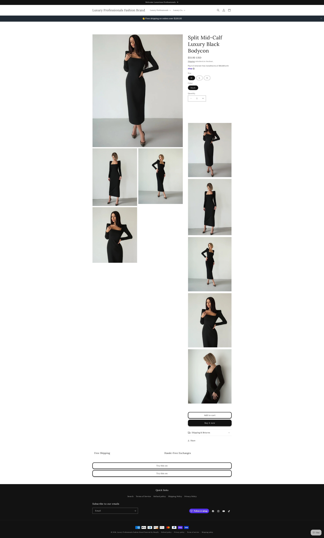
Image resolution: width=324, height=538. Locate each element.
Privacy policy (179, 532)
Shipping (191, 61)
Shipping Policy (175, 496)
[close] (321, 18)
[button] (160, 10)
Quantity (191, 93)
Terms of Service (143, 496)
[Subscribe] (135, 511)
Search (130, 496)
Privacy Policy (190, 496)
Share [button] (193, 440)
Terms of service (193, 532)
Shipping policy (207, 532)
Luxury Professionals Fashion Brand (130, 532)
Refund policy (160, 496)
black (193, 88)
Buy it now (210, 423)
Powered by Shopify (151, 532)
